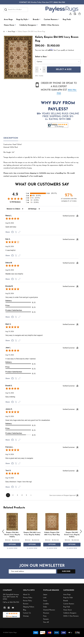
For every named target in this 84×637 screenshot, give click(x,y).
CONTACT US (24, 2)
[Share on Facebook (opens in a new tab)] (12, 232)
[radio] (42, 193)
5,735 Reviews (15, 202)
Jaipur (45, 594)
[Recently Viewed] (75, 14)
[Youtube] (13, 608)
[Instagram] (4, 608)
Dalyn (45, 607)
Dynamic (46, 619)
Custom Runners (51, 19)
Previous (3, 531)
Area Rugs (8, 19)
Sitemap (26, 616)
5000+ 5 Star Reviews (50, 25)
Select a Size (64, 69)
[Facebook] (9, 608)
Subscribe (66, 571)
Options (12, 544)
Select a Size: (41, 57)
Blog (24, 610)
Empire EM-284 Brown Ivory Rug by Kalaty (12, 535)
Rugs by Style (22, 19)
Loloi (44, 597)
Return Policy (27, 601)
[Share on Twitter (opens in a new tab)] (16, 232)
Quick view (13, 548)
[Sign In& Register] (70, 14)
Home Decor (9, 25)
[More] (28, 19)
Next (81, 531)
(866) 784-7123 (59, 2)
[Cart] (79, 14)
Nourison (46, 613)
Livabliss (46, 604)
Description (10, 138)
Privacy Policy (27, 597)
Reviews (25, 604)
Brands (36, 19)
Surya (45, 601)
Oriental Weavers (49, 610)
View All (46, 622)
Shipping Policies (28, 607)
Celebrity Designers (27, 25)
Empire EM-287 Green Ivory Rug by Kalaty (72, 535)
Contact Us (27, 613)
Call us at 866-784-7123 (11, 602)
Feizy (45, 616)
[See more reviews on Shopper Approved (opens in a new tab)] (19, 232)
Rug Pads (67, 19)
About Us (26, 594)
